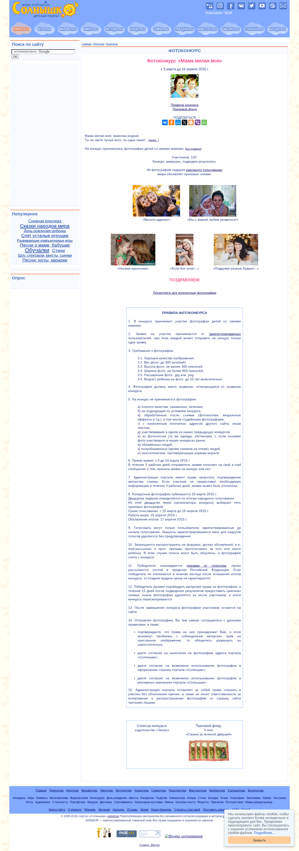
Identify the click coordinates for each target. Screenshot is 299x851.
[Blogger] (191, 122)
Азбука (191, 797)
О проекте (75, 809)
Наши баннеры (161, 809)
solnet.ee (113, 816)
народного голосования (204, 170)
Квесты (134, 797)
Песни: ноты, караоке (45, 260)
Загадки (213, 797)
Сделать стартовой (187, 809)
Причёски (217, 802)
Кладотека (142, 790)
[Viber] (197, 122)
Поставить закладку (216, 809)
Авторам (104, 809)
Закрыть (259, 840)
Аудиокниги (42, 802)
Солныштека (236, 790)
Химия (267, 797)
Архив (144, 809)
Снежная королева (44, 221)
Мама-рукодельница (258, 802)
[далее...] (153, 140)
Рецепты (203, 802)
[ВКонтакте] (165, 122)
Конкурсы (112, 44)
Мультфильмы (59, 797)
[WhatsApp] (204, 122)
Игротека (98, 44)
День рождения (117, 797)
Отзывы (132, 809)
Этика (224, 797)
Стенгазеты (60, 802)
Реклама (90, 809)
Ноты (29, 802)
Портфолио (77, 802)
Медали (92, 802)
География (237, 797)
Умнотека (106, 790)
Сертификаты (123, 802)
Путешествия (234, 802)
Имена (169, 802)
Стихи (58, 250)
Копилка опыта (185, 802)
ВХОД (228, 12)
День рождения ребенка (45, 231)
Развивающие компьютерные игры (45, 240)
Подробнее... (264, 832)
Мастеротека (197, 790)
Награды (118, 809)
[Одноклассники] (171, 122)
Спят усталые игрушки (44, 235)
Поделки (161, 797)
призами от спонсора (206, 565)
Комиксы (42, 797)
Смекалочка (177, 797)
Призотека (56, 790)
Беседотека (255, 790)
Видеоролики (79, 797)
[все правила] (193, 148)
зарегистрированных (225, 334)
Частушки (279, 797)
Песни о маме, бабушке (45, 245)
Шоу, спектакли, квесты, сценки (45, 255)
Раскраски (147, 797)
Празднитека (177, 790)
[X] (184, 122)
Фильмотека (89, 790)
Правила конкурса (185, 105)
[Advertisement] (44, 135)
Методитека (124, 790)
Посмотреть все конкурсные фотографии (184, 293)
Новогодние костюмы (149, 802)
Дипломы (106, 802)
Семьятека (158, 790)
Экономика (253, 797)
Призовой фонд (185, 109)
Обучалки (37, 250)
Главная (86, 44)
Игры (31, 797)
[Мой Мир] (178, 122)
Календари (97, 797)
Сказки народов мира (45, 226)
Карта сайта (57, 809)
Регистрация (213, 12)
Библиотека (217, 790)
